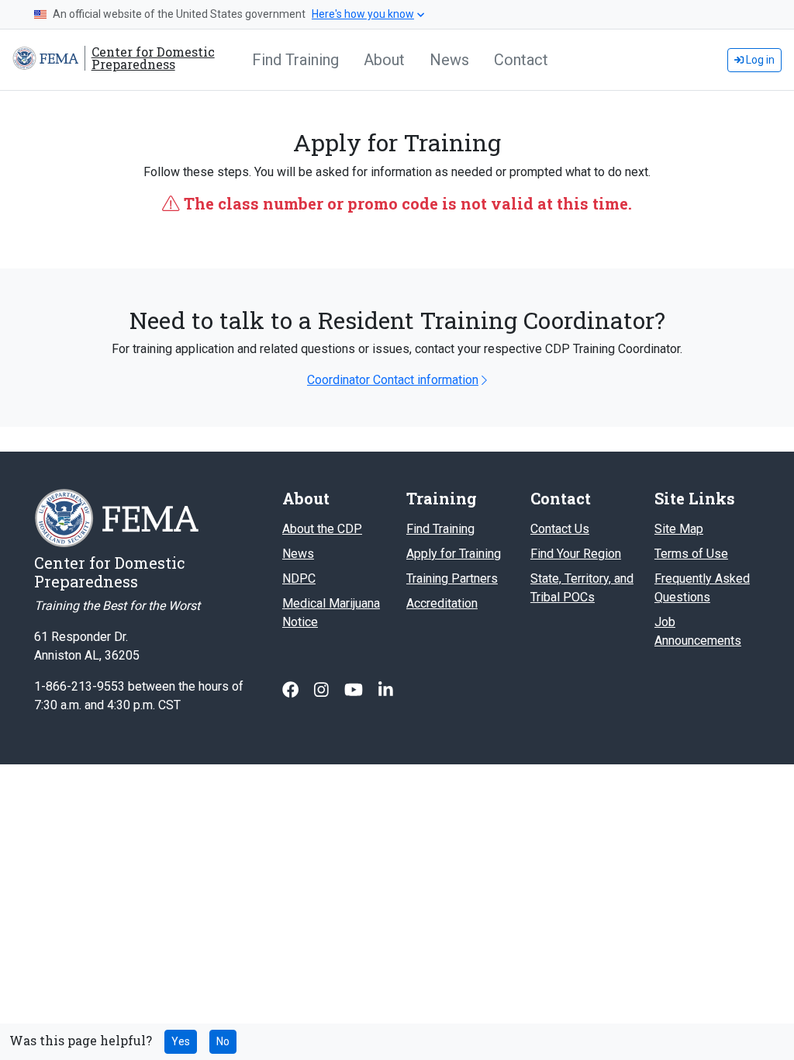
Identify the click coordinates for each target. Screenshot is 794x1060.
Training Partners (452, 578)
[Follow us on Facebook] (292, 690)
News (449, 59)
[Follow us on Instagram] (323, 690)
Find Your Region (575, 553)
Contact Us (559, 528)
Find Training (295, 59)
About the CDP (322, 528)
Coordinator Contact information (392, 379)
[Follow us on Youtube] (355, 690)
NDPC (299, 578)
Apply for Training (453, 553)
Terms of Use (691, 553)
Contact (521, 59)
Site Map (678, 528)
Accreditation (442, 603)
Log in (759, 60)
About (384, 59)
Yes (180, 1041)
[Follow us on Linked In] (385, 690)
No (223, 1041)
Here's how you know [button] (363, 14)
